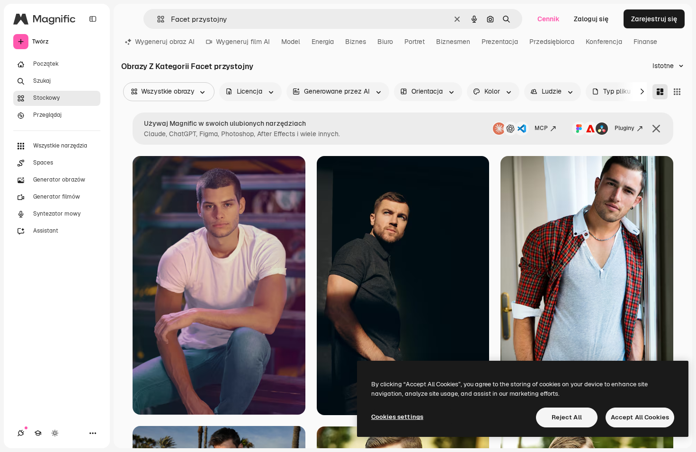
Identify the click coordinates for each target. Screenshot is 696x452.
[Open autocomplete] (157, 19)
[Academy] (37, 433)
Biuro (385, 41)
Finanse (645, 41)
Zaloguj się (591, 19)
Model (290, 41)
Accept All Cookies (640, 417)
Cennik (548, 19)
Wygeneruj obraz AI (165, 41)
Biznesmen (453, 41)
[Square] (677, 91)
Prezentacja (500, 41)
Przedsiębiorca (551, 41)
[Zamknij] (656, 128)
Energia (323, 41)
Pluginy (624, 128)
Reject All (567, 417)
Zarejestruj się (654, 19)
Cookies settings (397, 417)
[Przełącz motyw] (54, 433)
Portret (414, 41)
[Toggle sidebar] (92, 18)
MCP (541, 128)
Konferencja (604, 41)
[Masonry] (660, 91)
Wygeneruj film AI (243, 41)
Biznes (355, 41)
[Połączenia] (20, 433)
